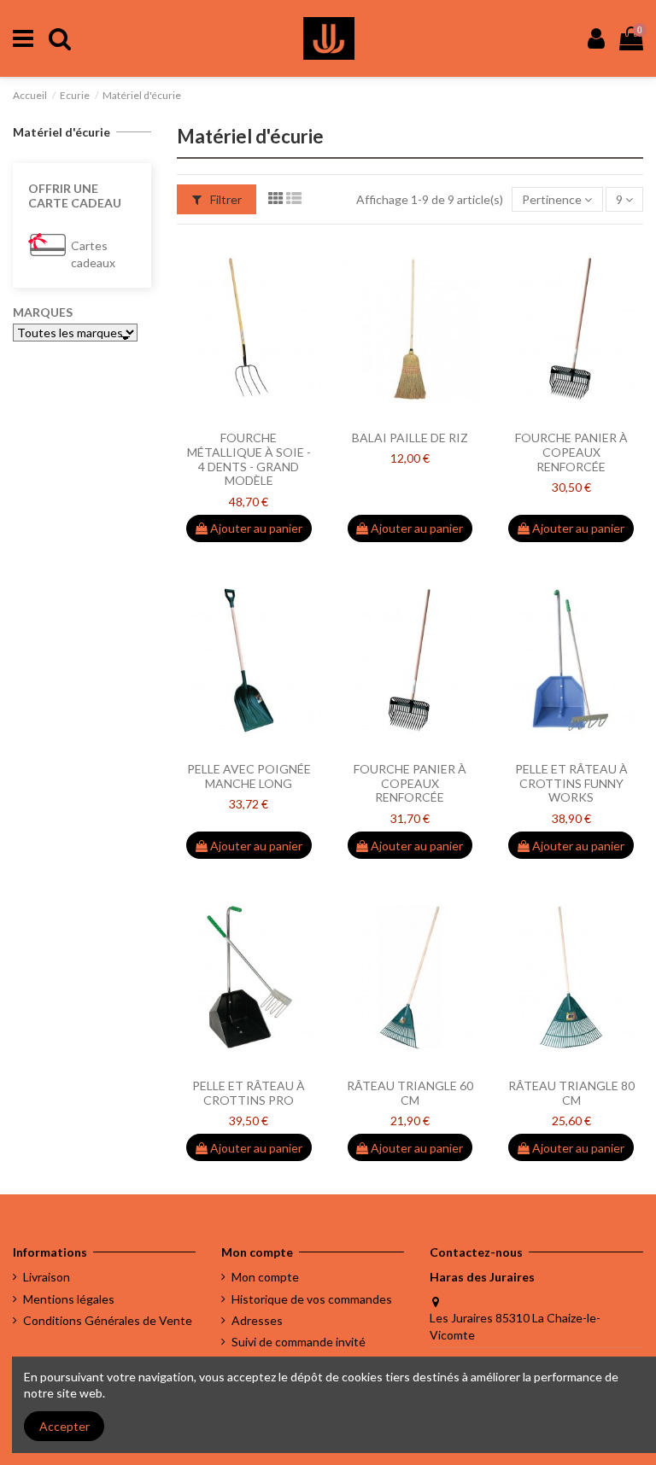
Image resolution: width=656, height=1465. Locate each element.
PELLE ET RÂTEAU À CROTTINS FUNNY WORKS (571, 783)
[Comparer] (249, 417)
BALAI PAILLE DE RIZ (410, 437)
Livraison (46, 1276)
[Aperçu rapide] (272, 417)
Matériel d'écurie (61, 132)
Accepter (64, 1426)
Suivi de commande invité (298, 1341)
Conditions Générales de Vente (107, 1320)
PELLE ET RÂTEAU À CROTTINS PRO (248, 1092)
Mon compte (265, 1276)
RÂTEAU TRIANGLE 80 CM (571, 1092)
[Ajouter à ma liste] (225, 417)
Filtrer (225, 199)
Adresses (257, 1320)
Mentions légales (68, 1299)
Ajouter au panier (255, 528)
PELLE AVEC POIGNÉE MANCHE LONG (249, 776)
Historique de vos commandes (311, 1299)
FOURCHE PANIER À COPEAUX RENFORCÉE (571, 452)
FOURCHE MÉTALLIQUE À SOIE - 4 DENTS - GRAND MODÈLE (249, 458)
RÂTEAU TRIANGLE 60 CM (410, 1092)
